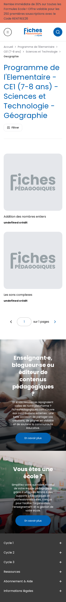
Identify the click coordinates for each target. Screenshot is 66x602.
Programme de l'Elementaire (36, 47)
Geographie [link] (11, 56)
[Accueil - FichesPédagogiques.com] (33, 32)
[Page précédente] (11, 322)
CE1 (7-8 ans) (12, 51)
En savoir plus (33, 438)
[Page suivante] (55, 322)
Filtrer (15, 127)
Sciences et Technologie (42, 51)
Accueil (8, 47)
